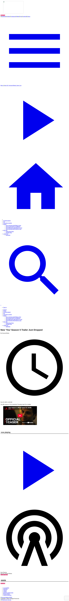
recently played (7, 220)
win (4, 221)
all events (3, 583)
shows (4, 224)
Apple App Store (10, 231)
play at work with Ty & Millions (13, 226)
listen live (3, 15)
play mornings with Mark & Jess (13, 225)
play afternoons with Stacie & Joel (14, 227)
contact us (5, 233)
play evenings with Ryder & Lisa (13, 229)
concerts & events (7, 223)
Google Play (9, 232)
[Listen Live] (34, 469)
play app (5, 230)
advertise (8, 235)
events (3, 580)
